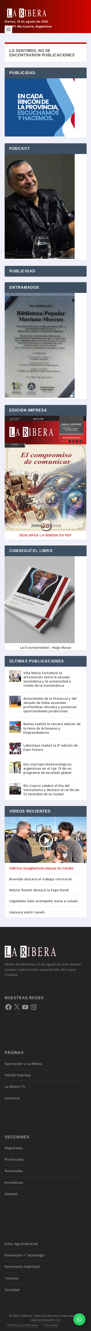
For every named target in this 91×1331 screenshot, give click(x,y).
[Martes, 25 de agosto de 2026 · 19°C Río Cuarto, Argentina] (46, 13)
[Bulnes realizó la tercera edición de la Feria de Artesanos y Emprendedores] (15, 727)
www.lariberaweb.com (45, 1320)
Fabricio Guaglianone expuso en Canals (41, 868)
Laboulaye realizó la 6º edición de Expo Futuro (50, 747)
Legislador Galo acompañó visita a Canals (43, 901)
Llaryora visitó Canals (27, 912)
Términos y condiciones (22, 1325)
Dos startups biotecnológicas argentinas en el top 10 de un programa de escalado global (47, 768)
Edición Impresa (18, 1075)
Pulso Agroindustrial (21, 1244)
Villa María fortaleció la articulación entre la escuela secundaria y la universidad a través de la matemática (47, 679)
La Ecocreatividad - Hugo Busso (45, 647)
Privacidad (51, 1325)
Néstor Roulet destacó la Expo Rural (39, 890)
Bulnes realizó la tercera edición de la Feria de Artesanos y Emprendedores (51, 728)
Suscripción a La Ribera (23, 1063)
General (11, 1194)
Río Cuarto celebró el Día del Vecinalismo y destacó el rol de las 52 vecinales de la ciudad (51, 789)
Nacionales (14, 1171)
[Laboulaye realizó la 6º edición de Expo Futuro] (15, 748)
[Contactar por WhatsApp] (79, 1319)
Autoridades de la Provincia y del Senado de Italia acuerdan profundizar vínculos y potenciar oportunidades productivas (50, 705)
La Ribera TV (15, 1086)
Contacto (12, 1098)
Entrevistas (14, 1182)
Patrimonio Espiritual (22, 1266)
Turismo (11, 1278)
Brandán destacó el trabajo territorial (40, 879)
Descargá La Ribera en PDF (45, 535)
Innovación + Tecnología (25, 1255)
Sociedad (12, 1289)
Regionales (13, 1148)
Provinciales (14, 1159)
